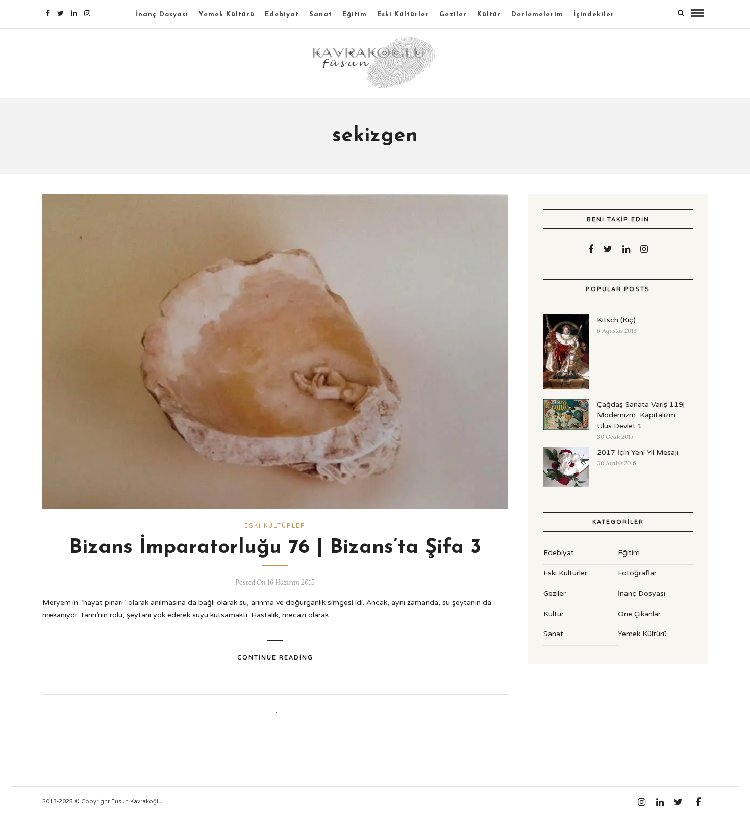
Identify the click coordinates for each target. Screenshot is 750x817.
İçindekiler (593, 14)
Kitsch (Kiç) (616, 319)
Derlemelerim (537, 14)
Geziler (453, 14)
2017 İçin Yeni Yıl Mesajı (637, 452)
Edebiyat (282, 14)
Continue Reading (275, 657)
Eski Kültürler (403, 14)
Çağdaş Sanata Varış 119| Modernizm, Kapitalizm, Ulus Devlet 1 (641, 415)
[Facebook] (590, 249)
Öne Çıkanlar (639, 614)
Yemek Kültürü (226, 14)
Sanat (320, 14)
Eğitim (354, 14)
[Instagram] (87, 13)
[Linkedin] (74, 13)
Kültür (489, 14)
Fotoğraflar (637, 573)
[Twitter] (608, 249)
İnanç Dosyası (162, 14)
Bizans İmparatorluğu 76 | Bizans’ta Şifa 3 (275, 548)
